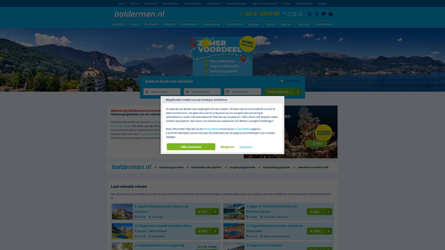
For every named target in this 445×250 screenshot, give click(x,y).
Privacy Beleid (211, 129)
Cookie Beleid (242, 129)
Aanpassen (246, 147)
